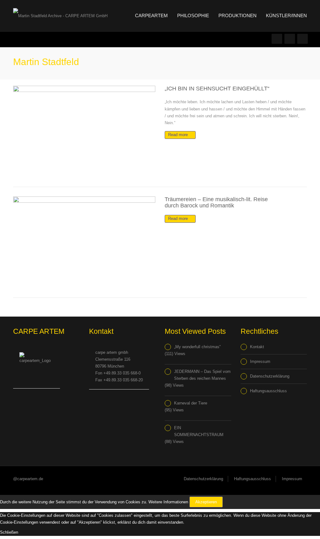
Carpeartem (151, 15)
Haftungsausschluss (268, 391)
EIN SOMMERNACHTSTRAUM (198, 431)
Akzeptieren (206, 502)
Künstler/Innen (286, 15)
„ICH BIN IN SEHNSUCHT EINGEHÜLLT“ (217, 88)
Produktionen (237, 15)
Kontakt (257, 346)
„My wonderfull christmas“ (197, 346)
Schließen (9, 532)
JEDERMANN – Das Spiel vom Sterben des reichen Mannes (202, 375)
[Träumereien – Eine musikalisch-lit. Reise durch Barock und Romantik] (84, 242)
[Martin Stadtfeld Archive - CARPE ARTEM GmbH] (60, 15)
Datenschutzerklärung (269, 376)
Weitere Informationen (168, 502)
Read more (178, 134)
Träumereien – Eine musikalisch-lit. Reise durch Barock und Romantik (216, 202)
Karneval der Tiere (190, 403)
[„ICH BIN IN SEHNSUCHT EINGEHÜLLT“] (84, 131)
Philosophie (193, 15)
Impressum (260, 361)
